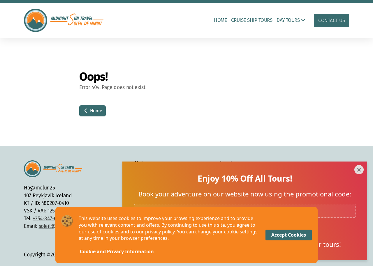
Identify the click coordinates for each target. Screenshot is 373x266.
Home (95, 111)
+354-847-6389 (48, 219)
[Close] (359, 169)
